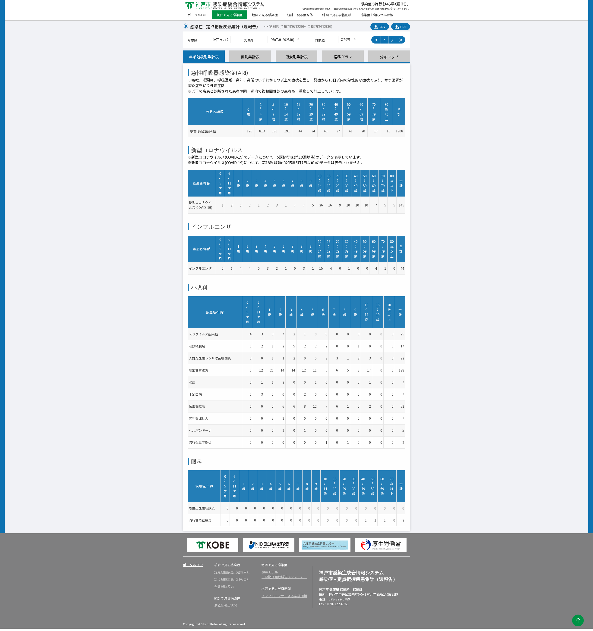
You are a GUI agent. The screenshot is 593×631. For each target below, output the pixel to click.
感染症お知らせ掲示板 (377, 14)
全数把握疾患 (224, 586)
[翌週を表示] (392, 40)
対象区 (192, 40)
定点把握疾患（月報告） (232, 579)
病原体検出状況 (225, 605)
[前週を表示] (384, 40)
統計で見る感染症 (230, 14)
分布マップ (389, 56)
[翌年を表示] (400, 40)
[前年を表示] (376, 40)
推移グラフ (343, 56)
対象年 (249, 40)
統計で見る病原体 (300, 14)
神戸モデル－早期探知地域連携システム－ (284, 574)
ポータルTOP (197, 14)
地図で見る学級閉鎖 (336, 14)
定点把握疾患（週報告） (232, 572)
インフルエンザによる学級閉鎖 (284, 596)
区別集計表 (250, 56)
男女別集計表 (296, 56)
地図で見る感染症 (265, 14)
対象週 (320, 40)
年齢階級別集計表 (204, 56)
